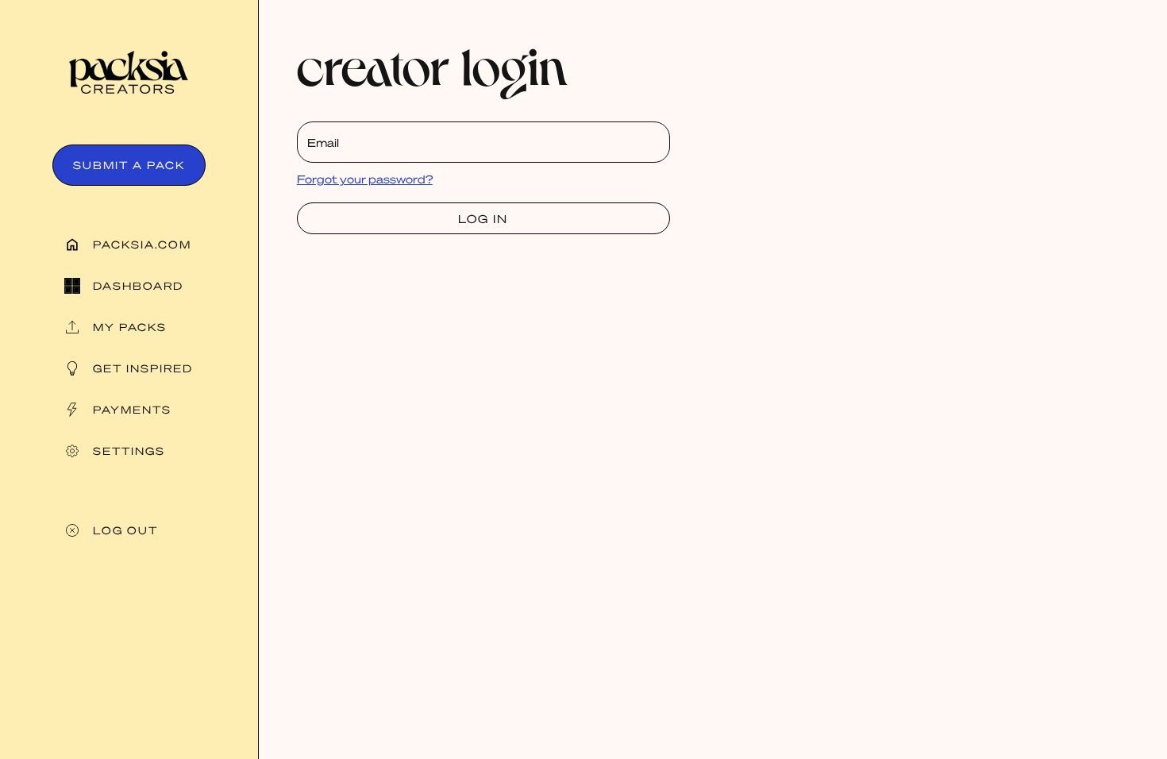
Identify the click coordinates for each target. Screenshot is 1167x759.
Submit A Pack (129, 164)
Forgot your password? (365, 178)
